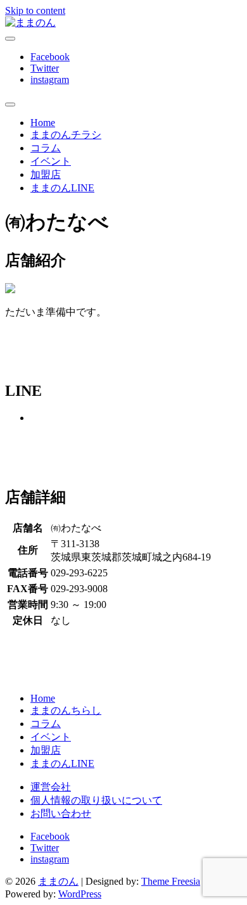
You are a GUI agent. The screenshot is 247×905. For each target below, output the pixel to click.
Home (42, 122)
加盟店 (45, 174)
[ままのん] (30, 22)
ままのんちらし (65, 710)
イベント (50, 161)
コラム (45, 147)
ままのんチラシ (65, 134)
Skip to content (35, 10)
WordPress (79, 894)
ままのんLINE (62, 187)
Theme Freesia (170, 881)
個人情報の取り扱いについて (96, 800)
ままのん (58, 881)
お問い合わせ (60, 813)
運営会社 (50, 787)
